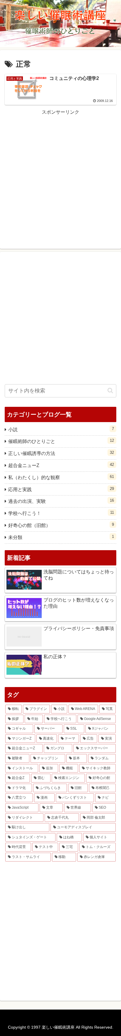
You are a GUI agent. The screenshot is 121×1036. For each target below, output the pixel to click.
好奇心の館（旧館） (61, 525)
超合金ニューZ (61, 465)
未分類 (61, 537)
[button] (110, 390)
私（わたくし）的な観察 (61, 477)
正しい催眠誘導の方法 (61, 453)
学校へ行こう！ (61, 513)
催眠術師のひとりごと (61, 441)
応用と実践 (61, 489)
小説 (61, 429)
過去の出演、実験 (61, 501)
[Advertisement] (60, 177)
